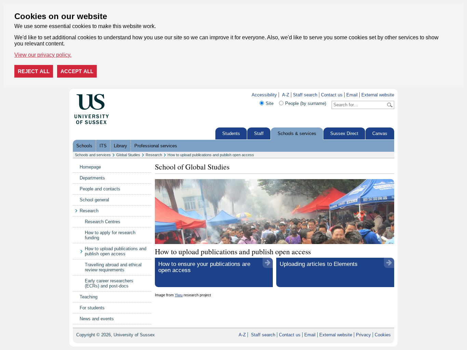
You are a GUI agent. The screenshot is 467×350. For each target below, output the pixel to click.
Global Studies (128, 155)
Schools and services (93, 155)
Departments (92, 177)
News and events (97, 318)
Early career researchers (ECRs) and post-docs (109, 283)
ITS (103, 145)
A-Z (285, 94)
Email (352, 94)
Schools (84, 145)
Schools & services (297, 133)
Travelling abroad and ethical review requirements (113, 267)
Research (154, 155)
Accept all (77, 71)
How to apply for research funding (110, 235)
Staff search (305, 94)
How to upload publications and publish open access (211, 155)
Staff (259, 133)
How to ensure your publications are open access (204, 267)
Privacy (363, 334)
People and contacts (100, 188)
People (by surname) (305, 103)
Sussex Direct (344, 133)
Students (231, 133)
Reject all (34, 71)
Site (269, 103)
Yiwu (179, 295)
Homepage (90, 167)
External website (377, 94)
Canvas (379, 133)
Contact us (332, 94)
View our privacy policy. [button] (42, 55)
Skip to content (124, 94)
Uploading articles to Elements (319, 264)
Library (120, 145)
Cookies (383, 334)
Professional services (155, 145)
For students (92, 307)
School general (94, 199)
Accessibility (264, 94)
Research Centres (102, 221)
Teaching (88, 296)
